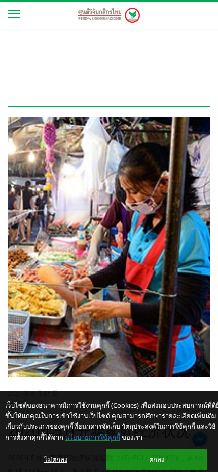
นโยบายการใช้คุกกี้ (92, 437)
